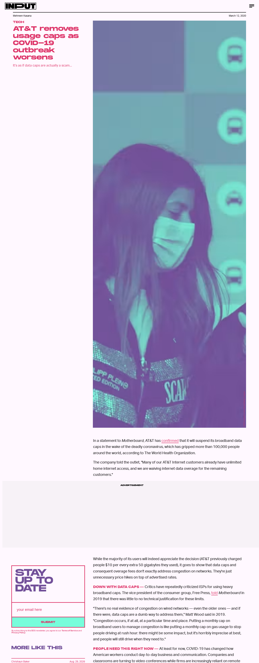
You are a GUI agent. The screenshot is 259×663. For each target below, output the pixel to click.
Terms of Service (70, 630)
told (214, 592)
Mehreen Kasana (22, 15)
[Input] (20, 6)
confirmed (170, 440)
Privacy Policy (18, 632)
